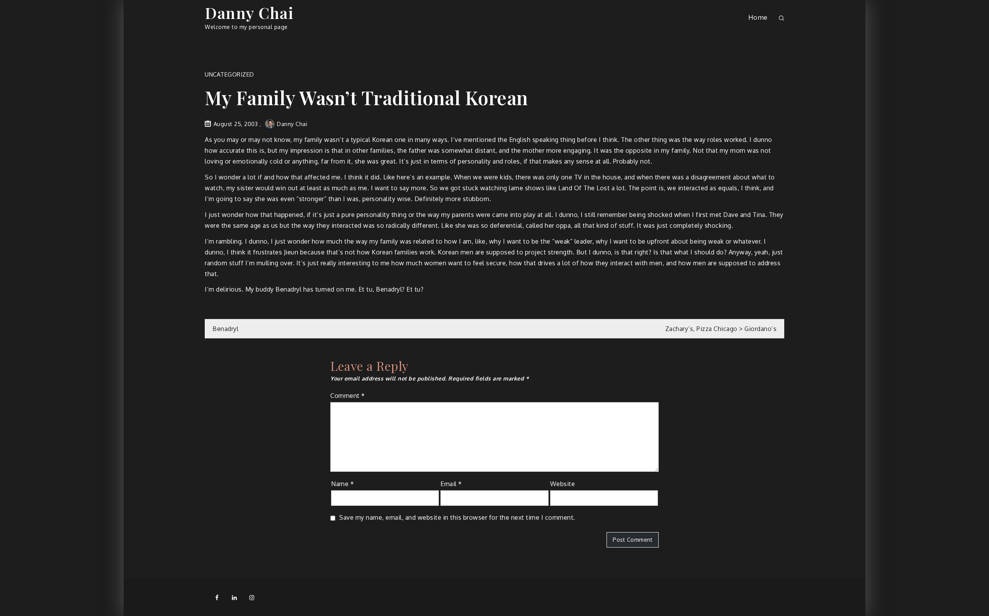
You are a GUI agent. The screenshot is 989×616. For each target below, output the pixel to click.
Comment (347, 395)
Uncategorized (229, 74)
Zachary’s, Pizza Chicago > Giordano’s (721, 329)
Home (758, 17)
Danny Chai (249, 12)
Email (451, 484)
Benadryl (225, 329)
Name (342, 484)
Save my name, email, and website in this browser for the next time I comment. (457, 517)
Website (562, 484)
